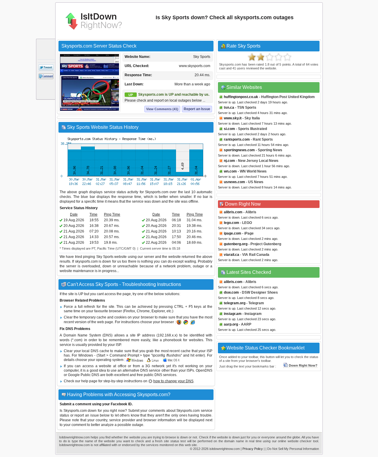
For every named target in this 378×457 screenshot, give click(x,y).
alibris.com (233, 212)
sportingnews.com (239, 150)
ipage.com (232, 233)
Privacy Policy (252, 449)
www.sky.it (233, 118)
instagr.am (233, 314)
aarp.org (231, 324)
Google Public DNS (83, 375)
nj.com (229, 161)
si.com (229, 129)
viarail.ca (231, 255)
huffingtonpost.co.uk (241, 97)
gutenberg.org (235, 244)
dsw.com (231, 292)
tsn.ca (229, 107)
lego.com (231, 223)
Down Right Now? (303, 365)
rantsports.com (237, 139)
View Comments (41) (162, 109)
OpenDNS (204, 370)
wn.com (230, 171)
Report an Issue (197, 109)
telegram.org (234, 303)
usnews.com (234, 182)
